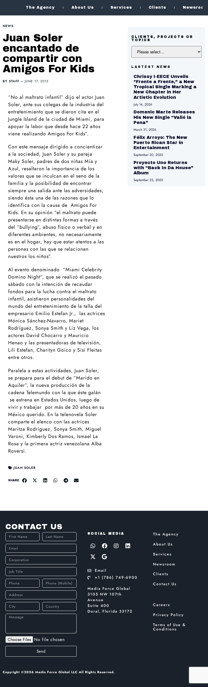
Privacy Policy (168, 614)
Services (121, 7)
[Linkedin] (127, 546)
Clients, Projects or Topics (162, 38)
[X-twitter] (92, 556)
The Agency (40, 7)
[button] (24, 480)
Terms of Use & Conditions (169, 627)
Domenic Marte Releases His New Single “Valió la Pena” (164, 117)
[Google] (104, 556)
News (8, 26)
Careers (161, 604)
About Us (83, 7)
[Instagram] (116, 546)
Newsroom (164, 564)
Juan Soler (24, 467)
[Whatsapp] (92, 546)
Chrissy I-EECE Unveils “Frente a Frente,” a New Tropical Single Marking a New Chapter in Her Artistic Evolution (165, 87)
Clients (157, 7)
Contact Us (165, 584)
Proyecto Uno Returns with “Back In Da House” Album (163, 167)
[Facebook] (104, 546)
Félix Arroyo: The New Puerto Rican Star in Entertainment (160, 142)
